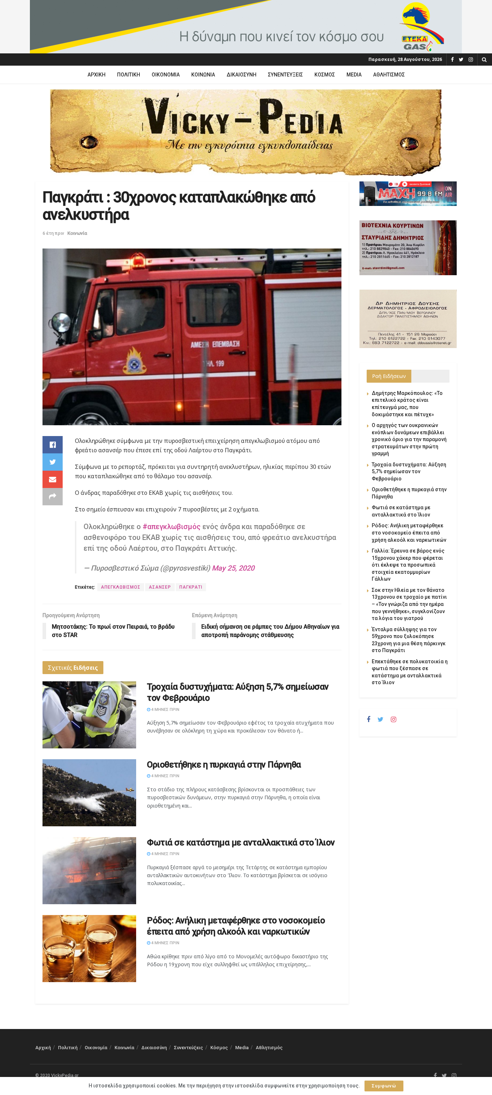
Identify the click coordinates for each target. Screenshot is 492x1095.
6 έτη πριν (53, 233)
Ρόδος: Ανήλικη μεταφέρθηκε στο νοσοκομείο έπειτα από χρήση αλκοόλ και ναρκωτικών (409, 532)
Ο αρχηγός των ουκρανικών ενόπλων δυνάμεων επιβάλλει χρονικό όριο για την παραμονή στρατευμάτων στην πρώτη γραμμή (409, 439)
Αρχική (97, 75)
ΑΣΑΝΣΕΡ (160, 587)
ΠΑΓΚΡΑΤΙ (190, 587)
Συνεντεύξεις (285, 75)
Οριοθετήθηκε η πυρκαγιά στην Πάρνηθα (224, 765)
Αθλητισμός (389, 75)
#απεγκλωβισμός (172, 526)
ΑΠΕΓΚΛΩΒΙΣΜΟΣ (120, 587)
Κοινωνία (203, 75)
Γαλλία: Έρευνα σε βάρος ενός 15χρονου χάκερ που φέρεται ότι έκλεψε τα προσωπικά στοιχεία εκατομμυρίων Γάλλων (408, 565)
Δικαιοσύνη (241, 75)
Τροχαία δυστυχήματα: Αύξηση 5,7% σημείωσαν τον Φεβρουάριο (409, 471)
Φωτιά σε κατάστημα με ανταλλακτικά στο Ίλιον (241, 842)
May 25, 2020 (233, 568)
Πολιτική (128, 75)
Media (354, 75)
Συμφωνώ (384, 1086)
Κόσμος (324, 75)
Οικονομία (166, 75)
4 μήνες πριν (164, 709)
